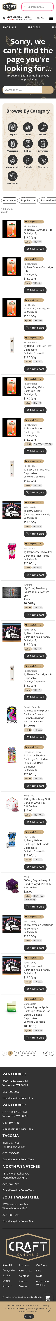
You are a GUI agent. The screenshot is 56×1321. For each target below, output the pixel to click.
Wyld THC (29, 795)
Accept (28, 1316)
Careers (23, 1281)
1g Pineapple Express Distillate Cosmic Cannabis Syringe (36, 714)
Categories (8, 1270)
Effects (6, 1281)
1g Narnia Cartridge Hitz (38, 229)
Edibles (27, 150)
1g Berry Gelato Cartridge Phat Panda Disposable (36, 844)
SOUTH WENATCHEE (20, 1197)
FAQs (39, 1276)
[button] (24, 18)
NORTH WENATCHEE (21, 1166)
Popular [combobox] (25, 200)
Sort (23, 197)
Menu (43, 197)
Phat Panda (29, 548)
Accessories (12, 183)
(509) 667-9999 (10, 1184)
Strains (6, 1276)
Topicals (28, 167)
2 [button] (16, 1053)
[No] (49, 1312)
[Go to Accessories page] (13, 176)
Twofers (28, 584)
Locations (24, 1265)
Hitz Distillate (30, 226)
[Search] (47, 89)
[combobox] (39, 7)
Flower (27, 134)
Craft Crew (25, 1271)
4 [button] (28, 1053)
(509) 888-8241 (10, 1215)
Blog (38, 1271)
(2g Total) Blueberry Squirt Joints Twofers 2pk (36, 592)
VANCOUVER (14, 1073)
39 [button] (45, 1053)
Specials (34, 27)
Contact (24, 1276)
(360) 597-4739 (10, 1122)
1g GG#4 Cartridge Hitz (38, 308)
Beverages (43, 150)
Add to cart (37, 249)
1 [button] (10, 1053)
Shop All (10, 27)
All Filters (11, 200)
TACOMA (10, 1135)
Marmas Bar (30, 1003)
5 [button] (34, 1053)
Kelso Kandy (30, 507)
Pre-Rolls (43, 134)
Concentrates (13, 167)
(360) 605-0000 (10, 1092)
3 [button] (22, 1053)
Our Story (41, 1265)
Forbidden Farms (32, 752)
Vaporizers (12, 150)
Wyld (26, 876)
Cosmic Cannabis (32, 707)
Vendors (24, 1286)
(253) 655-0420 (10, 1153)
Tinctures (43, 167)
